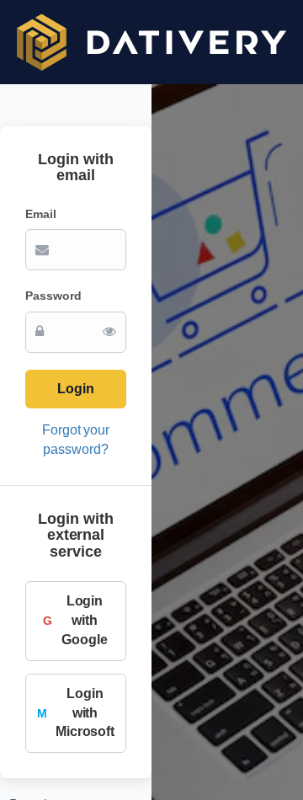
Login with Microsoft (76, 712)
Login (75, 388)
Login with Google (75, 620)
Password (53, 295)
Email (40, 214)
